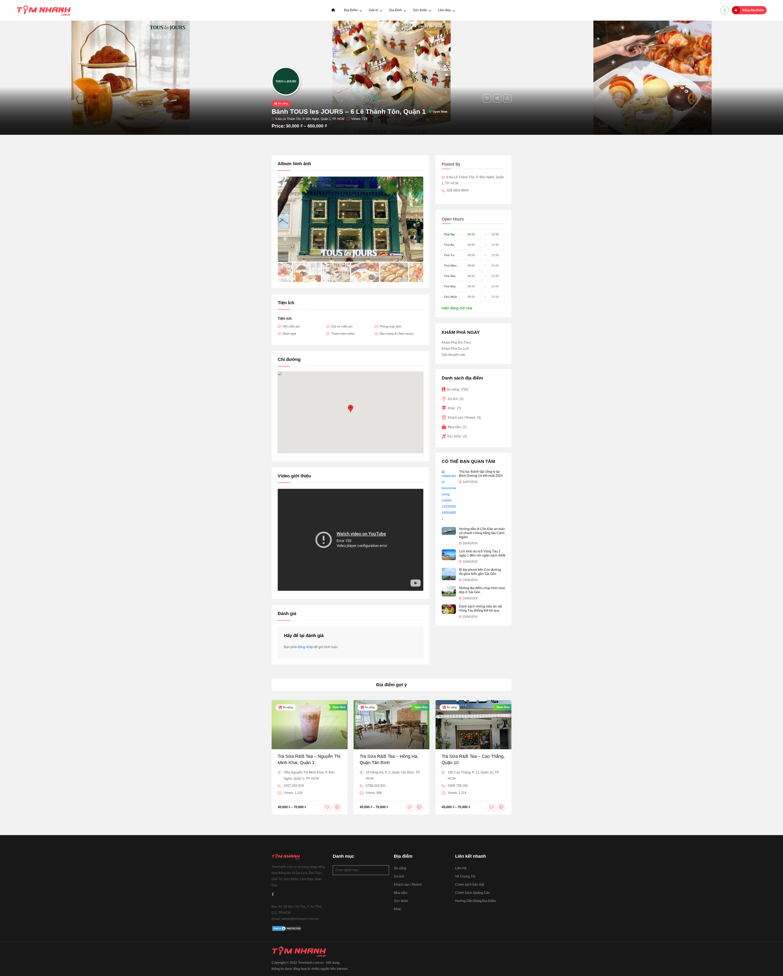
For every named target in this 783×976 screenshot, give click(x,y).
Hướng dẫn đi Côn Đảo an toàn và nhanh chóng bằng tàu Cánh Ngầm (482, 533)
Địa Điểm (351, 10)
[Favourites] (487, 98)
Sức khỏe (420, 10)
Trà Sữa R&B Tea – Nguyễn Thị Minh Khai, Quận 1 (309, 759)
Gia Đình (395, 10)
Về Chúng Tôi (465, 876)
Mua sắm (457, 427)
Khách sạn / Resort (464, 417)
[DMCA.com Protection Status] (287, 928)
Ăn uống (283, 103)
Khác (454, 408)
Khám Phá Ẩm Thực (456, 342)
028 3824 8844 (457, 190)
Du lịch (455, 399)
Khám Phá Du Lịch (455, 348)
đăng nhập (305, 647)
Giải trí (373, 10)
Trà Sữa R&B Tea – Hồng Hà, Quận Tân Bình (389, 759)
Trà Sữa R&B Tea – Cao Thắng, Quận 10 (473, 759)
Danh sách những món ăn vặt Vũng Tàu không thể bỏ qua (480, 608)
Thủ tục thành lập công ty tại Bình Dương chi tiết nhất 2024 (481, 473)
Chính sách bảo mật (469, 884)
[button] (418, 272)
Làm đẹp (444, 10)
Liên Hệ (461, 868)
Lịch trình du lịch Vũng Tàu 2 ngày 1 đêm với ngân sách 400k (482, 553)
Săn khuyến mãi (453, 354)
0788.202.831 (376, 785)
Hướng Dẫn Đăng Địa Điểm (475, 901)
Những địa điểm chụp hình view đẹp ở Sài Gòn (482, 590)
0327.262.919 (294, 785)
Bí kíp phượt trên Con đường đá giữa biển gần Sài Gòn (480, 571)
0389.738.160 (458, 785)
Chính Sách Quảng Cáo (472, 892)
